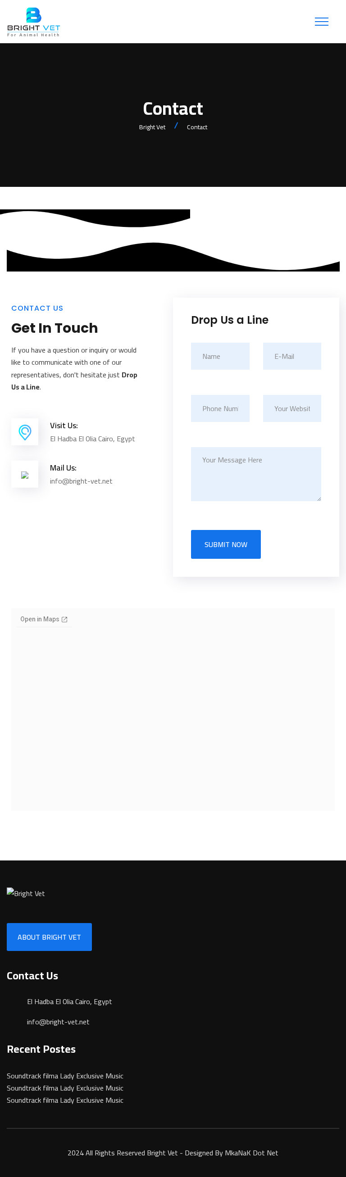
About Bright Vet (49, 937)
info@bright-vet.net (58, 1021)
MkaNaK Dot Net (251, 1152)
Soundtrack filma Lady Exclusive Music (65, 1075)
